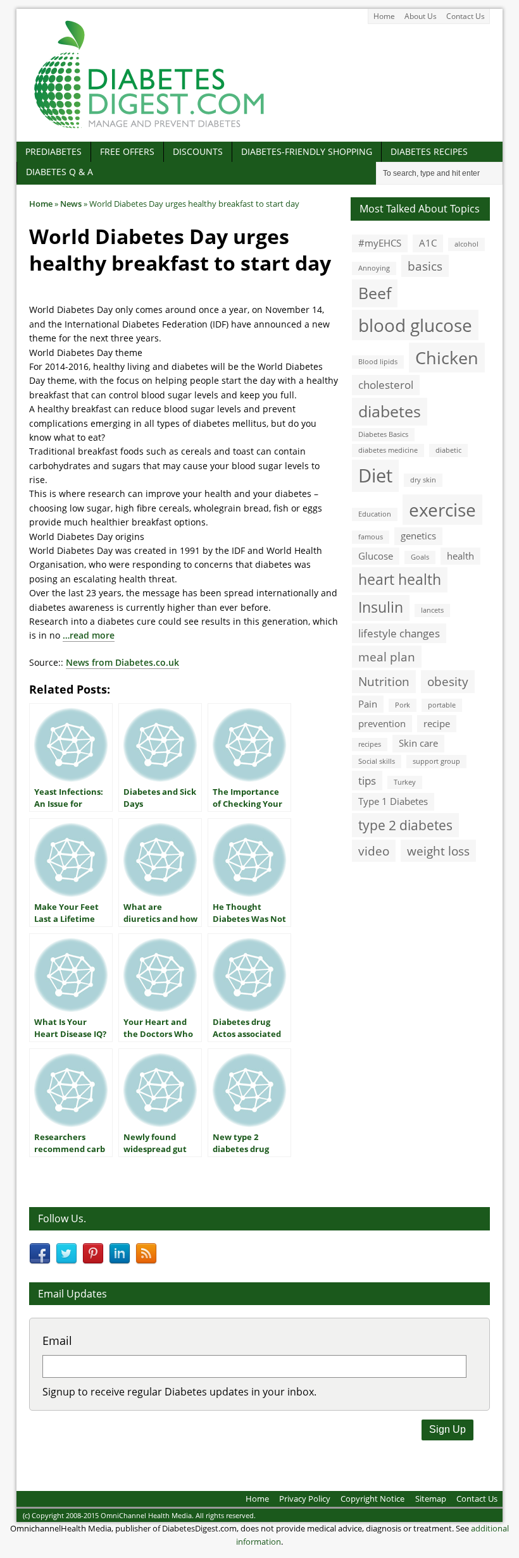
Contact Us (465, 16)
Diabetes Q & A (59, 172)
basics (425, 265)
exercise (442, 510)
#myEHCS (379, 242)
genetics (418, 535)
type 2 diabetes (405, 825)
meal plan (386, 656)
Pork (402, 705)
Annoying (374, 268)
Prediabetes (53, 151)
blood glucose (415, 325)
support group (436, 761)
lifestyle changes (399, 633)
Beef (374, 293)
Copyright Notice (372, 1498)
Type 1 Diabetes (393, 801)
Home (384, 16)
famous (370, 536)
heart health (399, 579)
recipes (369, 744)
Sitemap (430, 1498)
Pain (367, 703)
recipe (436, 723)
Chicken (446, 357)
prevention (382, 723)
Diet (375, 475)
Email (57, 1340)
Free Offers (127, 151)
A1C (428, 242)
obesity (447, 681)
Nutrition (384, 681)
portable (442, 705)
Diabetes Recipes (429, 151)
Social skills (376, 761)
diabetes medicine (388, 450)
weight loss (438, 850)
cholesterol (385, 384)
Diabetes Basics (383, 434)
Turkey (405, 782)
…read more (89, 635)
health (460, 555)
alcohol (466, 244)
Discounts (198, 151)
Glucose (375, 555)
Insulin (380, 607)
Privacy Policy (304, 1498)
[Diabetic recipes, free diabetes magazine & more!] (149, 128)
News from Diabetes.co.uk (122, 662)
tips (367, 780)
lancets (432, 610)
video (373, 850)
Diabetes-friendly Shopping (306, 151)
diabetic (448, 450)
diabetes (389, 411)
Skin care (418, 743)
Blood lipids (377, 361)
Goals (420, 557)
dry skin (423, 479)
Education (374, 514)
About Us (420, 16)
